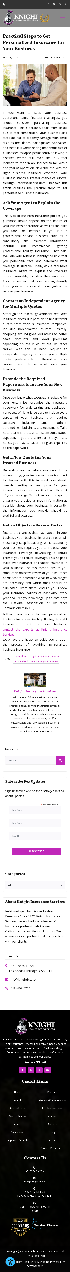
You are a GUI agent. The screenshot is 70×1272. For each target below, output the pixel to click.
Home (17, 1092)
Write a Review (17, 1116)
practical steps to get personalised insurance (38, 656)
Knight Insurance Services (35, 691)
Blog (52, 1132)
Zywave (52, 1116)
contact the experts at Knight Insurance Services (35, 631)
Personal (52, 1092)
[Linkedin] (66, 4)
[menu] (62, 18)
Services (17, 1124)
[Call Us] (4, 4)
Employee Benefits (17, 1140)
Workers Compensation (52, 1100)
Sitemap (52, 1140)
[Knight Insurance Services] (20, 18)
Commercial (17, 1132)
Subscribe (36, 851)
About (17, 1100)
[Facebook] (48, 4)
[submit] (60, 760)
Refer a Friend (18, 1108)
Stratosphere (35, 1266)
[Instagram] (60, 4)
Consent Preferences (52, 1148)
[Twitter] (54, 5)
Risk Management (52, 1108)
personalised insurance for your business (36, 661)
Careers (52, 1124)
